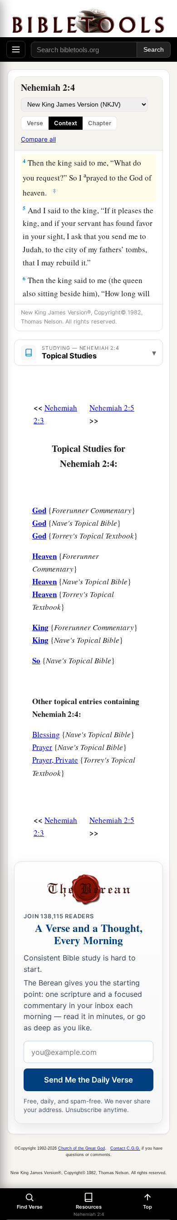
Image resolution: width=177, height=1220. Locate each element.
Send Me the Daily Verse (88, 1079)
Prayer (42, 747)
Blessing (46, 734)
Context (65, 123)
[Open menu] (15, 49)
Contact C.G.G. (125, 1148)
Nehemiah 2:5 (111, 407)
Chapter (99, 123)
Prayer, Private (55, 760)
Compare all (38, 139)
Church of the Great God (81, 1148)
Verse (35, 123)
